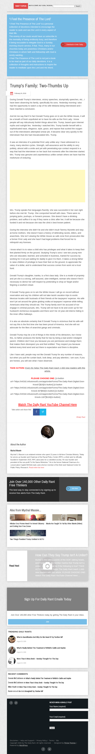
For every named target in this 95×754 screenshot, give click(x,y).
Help (40, 5)
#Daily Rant (80, 417)
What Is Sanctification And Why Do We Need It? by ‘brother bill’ (40, 637)
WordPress (23, 745)
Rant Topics (20, 6)
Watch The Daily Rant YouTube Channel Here (47, 404)
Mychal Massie (15, 450)
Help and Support (27, 740)
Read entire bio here (36, 467)
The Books (49, 5)
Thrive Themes (70, 743)
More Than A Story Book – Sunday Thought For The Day (37, 659)
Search (78, 6)
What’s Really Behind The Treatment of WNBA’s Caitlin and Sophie (41, 648)
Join (47, 622)
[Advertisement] (47, 186)
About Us (31, 5)
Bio (57, 740)
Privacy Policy (41, 740)
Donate (36, 5)
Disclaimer (14, 740)
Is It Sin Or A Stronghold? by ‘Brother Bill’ (29, 691)
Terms (51, 740)
